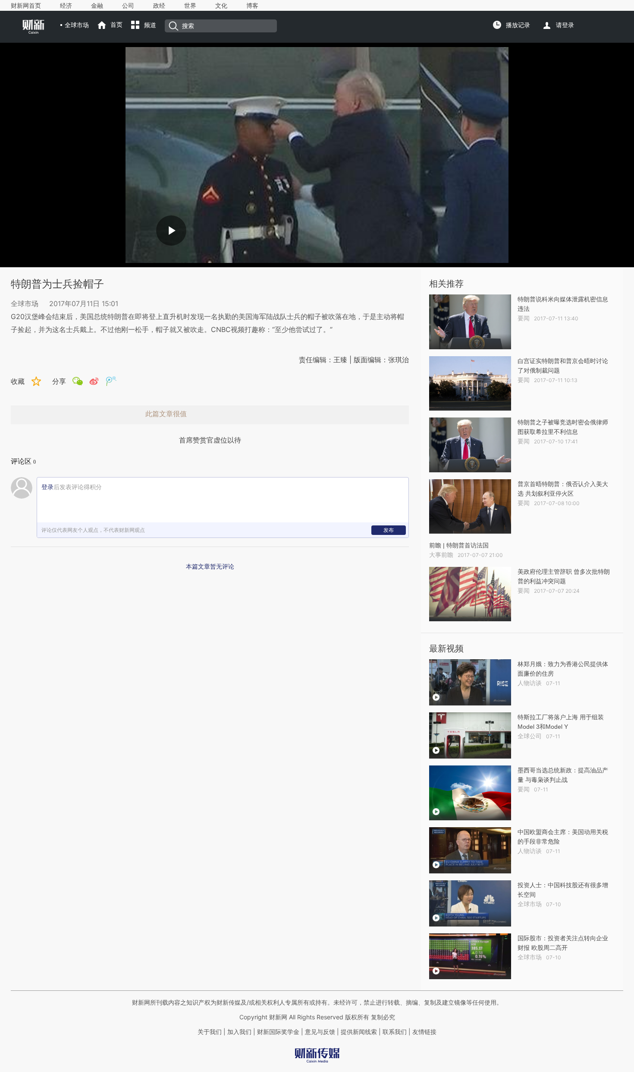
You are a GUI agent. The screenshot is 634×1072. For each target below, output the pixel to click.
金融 (97, 5)
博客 (252, 5)
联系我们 (395, 1031)
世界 (190, 5)
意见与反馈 (320, 1031)
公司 (128, 5)
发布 (388, 530)
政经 (159, 5)
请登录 (565, 25)
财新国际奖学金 (277, 1031)
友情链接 (424, 1031)
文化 (221, 5)
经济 (66, 5)
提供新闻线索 (359, 1031)
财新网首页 (26, 5)
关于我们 (210, 1031)
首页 (116, 24)
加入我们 (239, 1031)
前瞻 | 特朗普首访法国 (459, 545)
